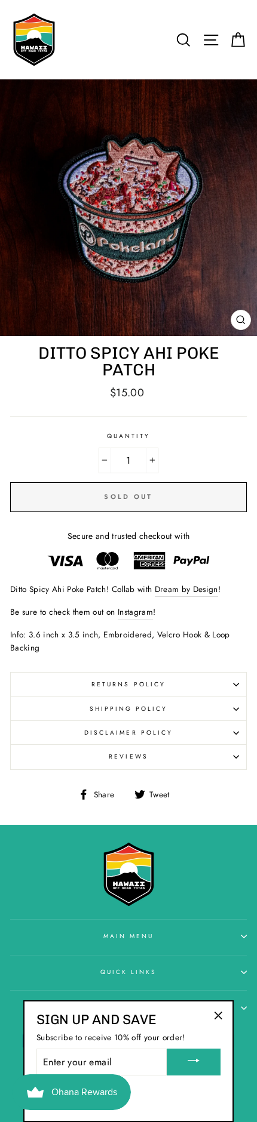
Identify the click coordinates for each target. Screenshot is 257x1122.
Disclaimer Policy (128, 732)
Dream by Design (186, 589)
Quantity (128, 435)
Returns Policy (128, 684)
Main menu (128, 936)
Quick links (128, 971)
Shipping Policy (129, 708)
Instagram (135, 612)
